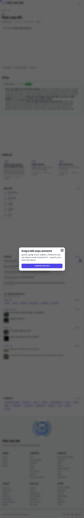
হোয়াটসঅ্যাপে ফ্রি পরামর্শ (42, 266)
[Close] (62, 250)
